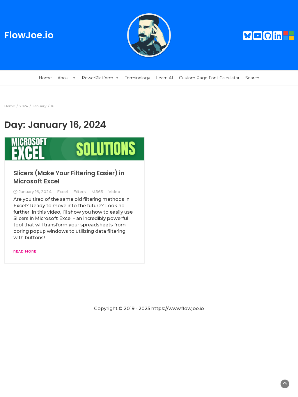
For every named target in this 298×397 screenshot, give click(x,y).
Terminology (137, 78)
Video (114, 191)
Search (252, 78)
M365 (97, 191)
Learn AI (164, 78)
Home (45, 78)
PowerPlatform (97, 78)
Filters (79, 191)
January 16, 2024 (35, 191)
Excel (62, 191)
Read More (24, 251)
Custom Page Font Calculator (209, 78)
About (64, 78)
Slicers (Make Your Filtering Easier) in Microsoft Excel (68, 177)
